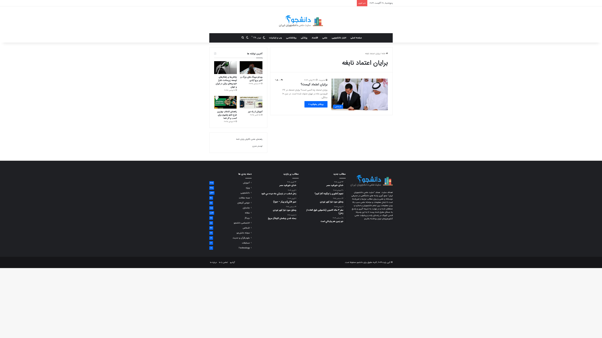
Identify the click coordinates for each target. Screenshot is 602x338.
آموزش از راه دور (255, 111)
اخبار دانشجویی (339, 37)
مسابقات (246, 242)
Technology (244, 247)
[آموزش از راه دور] (251, 102)
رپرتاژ (247, 217)
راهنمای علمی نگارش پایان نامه (249, 139)
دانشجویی (245, 192)
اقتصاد (315, 37)
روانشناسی (291, 37)
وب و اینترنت (275, 37)
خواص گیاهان (243, 202)
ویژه (248, 187)
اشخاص (246, 227)
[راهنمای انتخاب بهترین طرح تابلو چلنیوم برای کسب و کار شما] (225, 102)
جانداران (246, 207)
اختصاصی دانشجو (242, 222)
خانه (384, 53)
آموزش (246, 182)
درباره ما (213, 262)
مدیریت (322, 80)
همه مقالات (244, 197)
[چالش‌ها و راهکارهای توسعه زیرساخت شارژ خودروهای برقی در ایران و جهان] (225, 67)
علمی (324, 37)
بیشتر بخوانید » (316, 104)
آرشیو (232, 262)
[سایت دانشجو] (301, 20)
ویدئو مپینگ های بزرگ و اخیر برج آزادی (251, 78)
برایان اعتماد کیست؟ (314, 84)
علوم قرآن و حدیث (241, 237)
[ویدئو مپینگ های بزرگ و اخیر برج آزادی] (251, 67)
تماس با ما (223, 262)
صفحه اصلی (356, 37)
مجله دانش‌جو (243, 232)
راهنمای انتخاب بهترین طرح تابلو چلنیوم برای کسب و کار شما (227, 115)
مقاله (247, 212)
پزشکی (304, 37)
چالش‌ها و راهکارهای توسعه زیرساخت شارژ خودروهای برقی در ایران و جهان (226, 82)
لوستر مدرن (257, 146)
